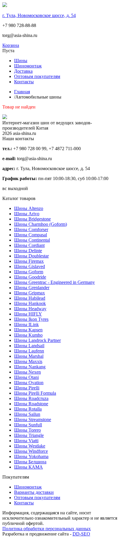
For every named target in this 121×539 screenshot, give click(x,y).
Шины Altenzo (28, 208)
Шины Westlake (29, 445)
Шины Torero (27, 430)
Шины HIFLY (28, 313)
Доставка (23, 71)
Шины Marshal (28, 356)
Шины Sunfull (28, 424)
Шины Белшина (30, 461)
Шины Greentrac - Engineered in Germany (54, 282)
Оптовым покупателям (37, 76)
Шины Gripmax (29, 292)
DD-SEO (81, 533)
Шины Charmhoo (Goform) (40, 224)
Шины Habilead (29, 298)
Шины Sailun (27, 414)
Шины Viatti (26, 440)
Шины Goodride (30, 276)
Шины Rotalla (28, 408)
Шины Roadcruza (31, 398)
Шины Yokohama (31, 456)
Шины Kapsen (28, 329)
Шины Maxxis (28, 361)
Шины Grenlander (31, 287)
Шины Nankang (30, 366)
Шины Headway (30, 308)
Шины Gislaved (29, 266)
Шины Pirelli (26, 387)
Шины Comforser (31, 229)
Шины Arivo (26, 213)
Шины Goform (28, 271)
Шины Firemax (29, 261)
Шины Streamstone (32, 419)
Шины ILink (26, 324)
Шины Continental (32, 240)
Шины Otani (26, 377)
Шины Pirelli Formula (35, 393)
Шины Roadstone (31, 403)
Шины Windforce (31, 451)
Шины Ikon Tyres (31, 319)
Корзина (10, 45)
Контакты (24, 81)
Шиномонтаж (28, 65)
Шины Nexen (27, 371)
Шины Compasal (30, 234)
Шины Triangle (29, 435)
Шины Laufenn (29, 350)
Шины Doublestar (31, 255)
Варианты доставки (34, 492)
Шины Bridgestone (32, 218)
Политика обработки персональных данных (46, 528)
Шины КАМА (28, 467)
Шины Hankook (30, 303)
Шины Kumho (28, 335)
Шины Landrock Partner (37, 340)
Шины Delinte (28, 250)
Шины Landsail (29, 345)
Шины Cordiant (29, 245)
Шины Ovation (28, 382)
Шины (20, 60)
